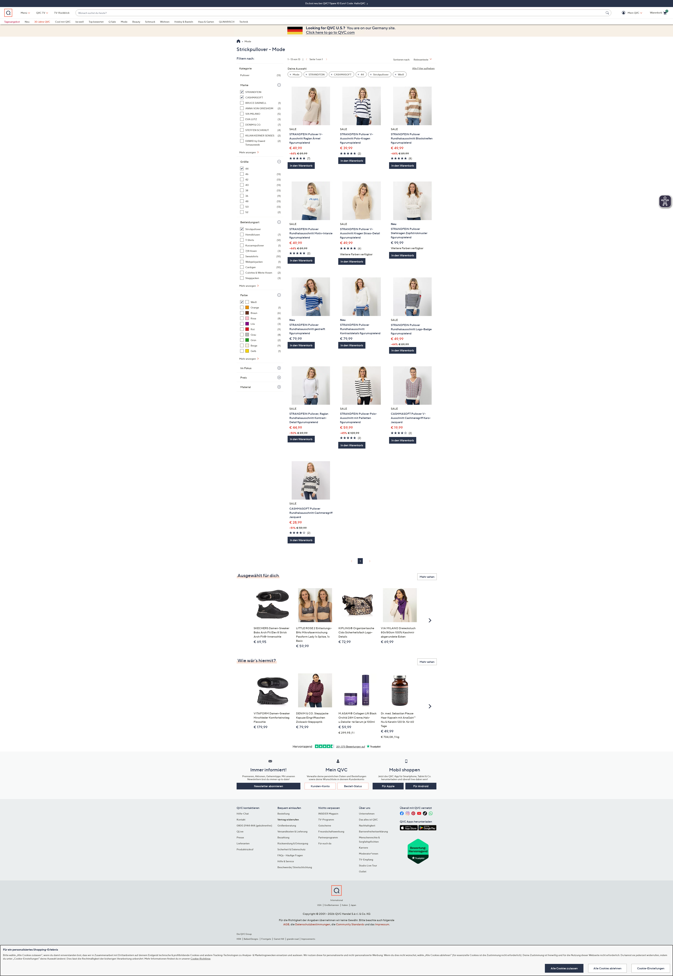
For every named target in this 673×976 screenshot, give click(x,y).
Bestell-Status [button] (353, 786)
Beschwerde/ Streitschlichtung (294, 867)
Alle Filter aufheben (423, 68)
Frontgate (266, 939)
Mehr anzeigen (247, 152)
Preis (243, 377)
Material (245, 387)
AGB (286, 924)
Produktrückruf (245, 849)
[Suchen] (607, 13)
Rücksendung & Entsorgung (292, 843)
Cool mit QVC (63, 21)
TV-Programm (326, 819)
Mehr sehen (427, 576)
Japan (353, 905)
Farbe (244, 295)
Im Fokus (245, 368)
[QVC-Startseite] (238, 41)
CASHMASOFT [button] (342, 74)
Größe (244, 161)
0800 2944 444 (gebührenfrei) (254, 825)
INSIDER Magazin (328, 813)
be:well (80, 21)
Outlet (362, 871)
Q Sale (112, 21)
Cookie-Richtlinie (200, 958)
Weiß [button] (400, 74)
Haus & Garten (206, 21)
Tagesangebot (12, 21)
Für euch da (324, 843)
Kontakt (241, 819)
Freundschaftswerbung (331, 831)
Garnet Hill (279, 939)
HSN (239, 939)
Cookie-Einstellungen (650, 968)
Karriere (363, 847)
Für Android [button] (421, 786)
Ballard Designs (251, 939)
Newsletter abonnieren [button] (268, 786)
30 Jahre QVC (42, 21)
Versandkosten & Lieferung (292, 831)
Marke (244, 85)
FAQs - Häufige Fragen (290, 855)
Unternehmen (367, 813)
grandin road (293, 939)
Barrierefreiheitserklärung (373, 831)
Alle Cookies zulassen (564, 968)
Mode (124, 21)
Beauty (136, 21)
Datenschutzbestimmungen (312, 924)
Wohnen (164, 21)
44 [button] (362, 74)
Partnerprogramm (328, 837)
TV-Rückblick (61, 12)
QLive (240, 831)
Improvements (308, 939)
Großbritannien (331, 905)
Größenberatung (286, 825)
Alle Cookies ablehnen (607, 968)
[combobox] (340, 13)
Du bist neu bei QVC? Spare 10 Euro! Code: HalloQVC (335, 3)
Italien (345, 905)
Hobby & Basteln (183, 21)
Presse (240, 837)
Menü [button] (24, 12)
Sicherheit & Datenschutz (291, 849)
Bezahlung (283, 837)
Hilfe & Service (285, 861)
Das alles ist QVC (368, 819)
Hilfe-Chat (243, 813)
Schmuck (150, 21)
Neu (27, 21)
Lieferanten (243, 843)
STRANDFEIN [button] (316, 74)
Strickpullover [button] (381, 74)
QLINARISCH (226, 21)
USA (319, 905)
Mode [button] (295, 74)
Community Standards (350, 924)
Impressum (382, 924)
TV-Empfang (366, 859)
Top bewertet (96, 21)
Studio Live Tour (368, 865)
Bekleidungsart (249, 222)
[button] (628, 12)
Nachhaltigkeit (367, 825)
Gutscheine (324, 825)
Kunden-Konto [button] (320, 786)
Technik (243, 21)
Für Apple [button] (388, 786)
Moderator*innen (368, 853)
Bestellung (283, 813)
